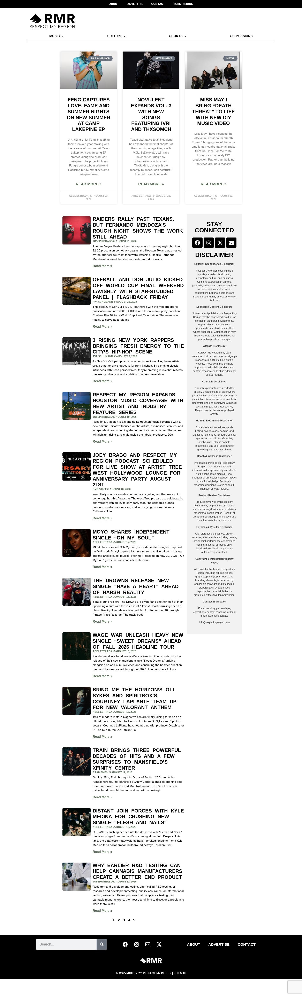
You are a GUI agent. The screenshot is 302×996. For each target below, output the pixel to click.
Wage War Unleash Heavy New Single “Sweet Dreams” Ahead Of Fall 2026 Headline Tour (138, 641)
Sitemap (180, 973)
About (193, 944)
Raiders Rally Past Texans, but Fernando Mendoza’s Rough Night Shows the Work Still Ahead (138, 227)
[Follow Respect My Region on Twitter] (220, 243)
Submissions (241, 36)
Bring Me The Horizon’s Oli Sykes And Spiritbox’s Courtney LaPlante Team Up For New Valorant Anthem (134, 698)
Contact (247, 944)
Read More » (88, 184)
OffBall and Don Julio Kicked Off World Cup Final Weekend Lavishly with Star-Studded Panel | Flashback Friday (138, 288)
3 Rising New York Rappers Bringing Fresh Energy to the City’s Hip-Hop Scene (138, 346)
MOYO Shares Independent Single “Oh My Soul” (131, 534)
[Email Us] (231, 243)
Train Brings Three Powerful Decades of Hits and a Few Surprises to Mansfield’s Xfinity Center (137, 759)
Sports (176, 36)
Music (54, 36)
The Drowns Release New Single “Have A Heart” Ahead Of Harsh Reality (136, 586)
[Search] (102, 944)
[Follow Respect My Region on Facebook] (197, 243)
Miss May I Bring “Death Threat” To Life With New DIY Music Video (213, 111)
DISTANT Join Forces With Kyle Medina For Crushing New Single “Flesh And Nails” (138, 816)
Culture (114, 36)
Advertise (218, 944)
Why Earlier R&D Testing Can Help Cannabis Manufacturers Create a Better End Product (137, 871)
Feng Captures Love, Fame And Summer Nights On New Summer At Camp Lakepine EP (88, 114)
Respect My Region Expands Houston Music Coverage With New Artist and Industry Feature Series (138, 403)
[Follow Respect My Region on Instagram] (209, 243)
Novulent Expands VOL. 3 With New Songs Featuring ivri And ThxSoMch (151, 114)
